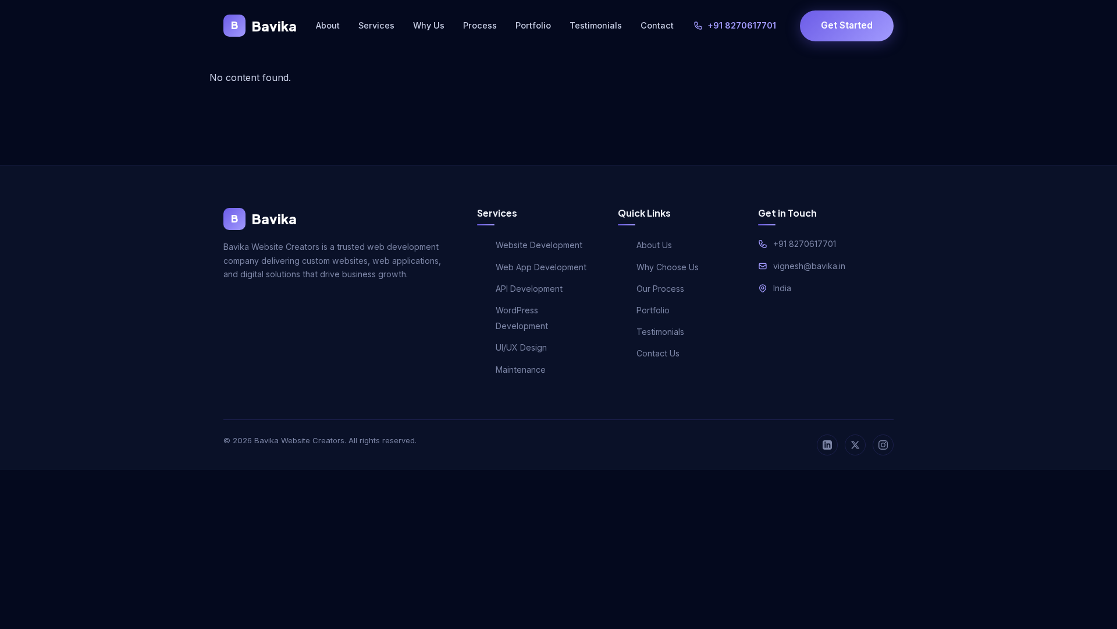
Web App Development (541, 267)
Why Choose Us (667, 267)
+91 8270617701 (741, 25)
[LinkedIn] (827, 444)
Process (480, 25)
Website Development (539, 245)
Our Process (660, 289)
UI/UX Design (521, 347)
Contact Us (658, 353)
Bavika (264, 25)
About (328, 25)
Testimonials (596, 25)
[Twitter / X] (855, 444)
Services (376, 25)
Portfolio (533, 25)
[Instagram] (883, 444)
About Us (654, 245)
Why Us (428, 25)
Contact (657, 25)
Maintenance (521, 369)
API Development (529, 289)
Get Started (847, 25)
